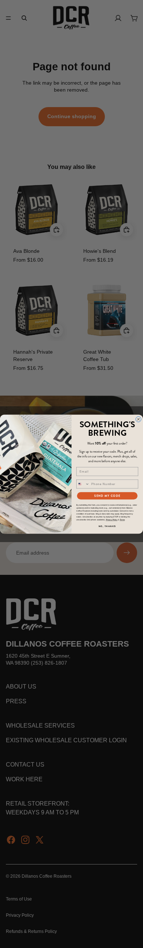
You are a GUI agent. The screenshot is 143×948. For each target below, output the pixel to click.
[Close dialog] (138, 419)
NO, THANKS (107, 526)
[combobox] (83, 484)
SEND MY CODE (107, 496)
